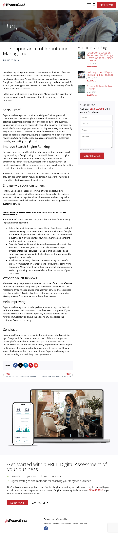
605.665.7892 (97, 108)
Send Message (92, 155)
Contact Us (61, 519)
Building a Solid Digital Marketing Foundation (100, 73)
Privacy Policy (83, 523)
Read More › (92, 66)
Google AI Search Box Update (99, 88)
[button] (89, 4)
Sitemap (75, 523)
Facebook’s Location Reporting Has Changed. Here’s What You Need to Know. (101, 56)
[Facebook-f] (46, 528)
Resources (49, 519)
